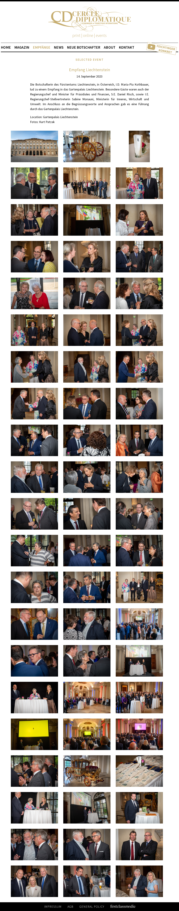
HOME (6, 47)
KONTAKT (126, 47)
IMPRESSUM (53, 907)
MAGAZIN (21, 47)
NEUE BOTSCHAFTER (84, 47)
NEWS (58, 47)
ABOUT (109, 47)
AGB (70, 907)
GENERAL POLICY (91, 907)
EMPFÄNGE (42, 47)
